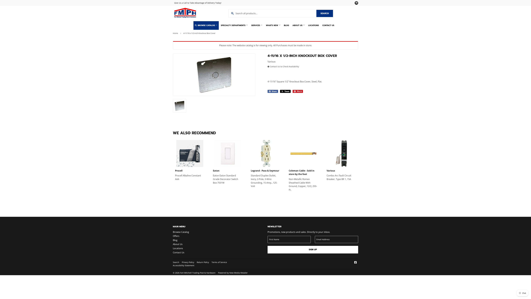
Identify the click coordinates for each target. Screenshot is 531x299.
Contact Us (328, 25)
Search (327, 13)
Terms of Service (219, 262)
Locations (313, 25)
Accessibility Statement (183, 265)
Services (256, 25)
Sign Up (313, 249)
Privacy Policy (188, 262)
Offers (176, 236)
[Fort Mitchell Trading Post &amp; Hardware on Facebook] (355, 262)
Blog (286, 25)
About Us (297, 25)
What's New (272, 25)
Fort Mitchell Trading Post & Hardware (197, 272)
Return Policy (203, 262)
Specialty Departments (233, 25)
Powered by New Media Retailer (233, 272)
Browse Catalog (206, 25)
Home (175, 33)
